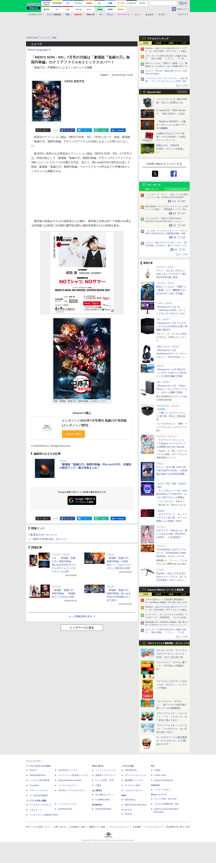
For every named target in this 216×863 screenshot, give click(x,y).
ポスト (45, 130)
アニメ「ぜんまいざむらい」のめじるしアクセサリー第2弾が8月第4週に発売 (171, 274)
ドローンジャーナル (39, 790)
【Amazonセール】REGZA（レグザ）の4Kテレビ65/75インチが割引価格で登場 (171, 372)
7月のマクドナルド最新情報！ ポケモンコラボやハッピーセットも (168, 644)
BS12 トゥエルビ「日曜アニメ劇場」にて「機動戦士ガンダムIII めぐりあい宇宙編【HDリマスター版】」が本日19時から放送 (167, 66)
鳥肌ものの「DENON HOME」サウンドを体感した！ (170, 148)
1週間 (170, 43)
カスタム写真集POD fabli (166, 804)
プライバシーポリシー (119, 827)
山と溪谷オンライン (104, 794)
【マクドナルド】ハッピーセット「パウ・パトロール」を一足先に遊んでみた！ (171, 716)
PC (100, 14)
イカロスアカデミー (134, 790)
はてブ (86, 130)
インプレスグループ (153, 827)
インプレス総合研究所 (40, 780)
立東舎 (98, 785)
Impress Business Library (69, 780)
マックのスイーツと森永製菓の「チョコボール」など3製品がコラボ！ (171, 740)
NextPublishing (65, 809)
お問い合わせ (60, 827)
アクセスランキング (158, 38)
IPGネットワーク (159, 794)
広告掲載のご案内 (77, 827)
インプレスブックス (67, 804)
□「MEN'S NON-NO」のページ (48, 539)
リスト (55, 130)
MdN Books (130, 800)
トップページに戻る (82, 627)
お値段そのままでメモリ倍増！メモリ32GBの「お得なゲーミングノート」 (171, 136)
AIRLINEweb (131, 770)
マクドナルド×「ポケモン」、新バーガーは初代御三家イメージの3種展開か (171, 704)
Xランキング (154, 184)
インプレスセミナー (67, 785)
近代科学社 (97, 805)
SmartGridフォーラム (68, 770)
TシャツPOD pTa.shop (165, 799)
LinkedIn (120, 130)
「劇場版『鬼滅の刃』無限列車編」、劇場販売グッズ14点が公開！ (64, 593)
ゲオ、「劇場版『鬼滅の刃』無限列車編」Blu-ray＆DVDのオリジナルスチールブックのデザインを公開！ (64, 565)
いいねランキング (177, 189)
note (103, 130)
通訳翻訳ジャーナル (134, 780)
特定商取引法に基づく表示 (178, 827)
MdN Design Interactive (135, 805)
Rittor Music (98, 766)
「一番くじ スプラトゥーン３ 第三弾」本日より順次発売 (170, 416)
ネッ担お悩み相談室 (39, 795)
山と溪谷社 (97, 790)
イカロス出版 (128, 766)
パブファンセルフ (162, 789)
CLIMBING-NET (102, 800)
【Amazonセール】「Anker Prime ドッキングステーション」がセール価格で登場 (171, 389)
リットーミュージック (105, 770)
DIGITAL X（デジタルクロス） (72, 790)
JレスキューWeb (132, 785)
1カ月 (183, 43)
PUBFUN (155, 785)
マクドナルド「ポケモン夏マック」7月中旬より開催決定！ (171, 665)
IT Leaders (34, 785)
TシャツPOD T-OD (104, 780)
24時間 (158, 43)
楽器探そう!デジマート (105, 775)
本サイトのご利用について (38, 827)
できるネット (36, 810)
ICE (152, 766)
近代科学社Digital (103, 809)
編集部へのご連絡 (97, 827)
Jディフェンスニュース (135, 775)
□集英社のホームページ (43, 534)
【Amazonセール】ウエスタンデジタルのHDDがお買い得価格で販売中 (171, 326)
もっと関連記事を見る (80, 616)
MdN (124, 795)
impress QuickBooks (163, 780)
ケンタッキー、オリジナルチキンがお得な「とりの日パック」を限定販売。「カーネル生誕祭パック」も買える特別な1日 (166, 617)
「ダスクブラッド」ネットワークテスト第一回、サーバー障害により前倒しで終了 (171, 517)
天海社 (157, 770)
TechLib (128, 814)
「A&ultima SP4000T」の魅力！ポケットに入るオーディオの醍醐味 (171, 124)
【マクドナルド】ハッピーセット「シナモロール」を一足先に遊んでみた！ (171, 728)
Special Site (154, 92)
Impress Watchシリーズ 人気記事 (165, 589)
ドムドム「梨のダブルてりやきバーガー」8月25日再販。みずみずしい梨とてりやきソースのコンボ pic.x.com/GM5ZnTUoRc (166, 245)
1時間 (145, 43)
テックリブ (127, 810)
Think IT (33, 770)
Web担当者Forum (38, 775)
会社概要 (137, 827)
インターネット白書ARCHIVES (44, 815)
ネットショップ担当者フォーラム (73, 775)
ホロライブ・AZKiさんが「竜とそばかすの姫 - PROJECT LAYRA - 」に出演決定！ (171, 534)
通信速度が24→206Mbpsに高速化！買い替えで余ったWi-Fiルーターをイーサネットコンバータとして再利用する (167, 625)
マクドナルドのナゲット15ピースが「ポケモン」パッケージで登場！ (171, 684)
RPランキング (151, 189)
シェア (70, 130)
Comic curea (160, 775)
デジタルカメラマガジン (41, 805)
